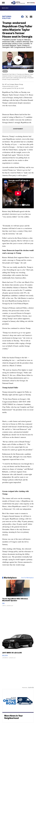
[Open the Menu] (3, 2)
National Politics (7, 17)
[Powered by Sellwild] (31, 687)
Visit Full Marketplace (27, 577)
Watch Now (30, 2)
